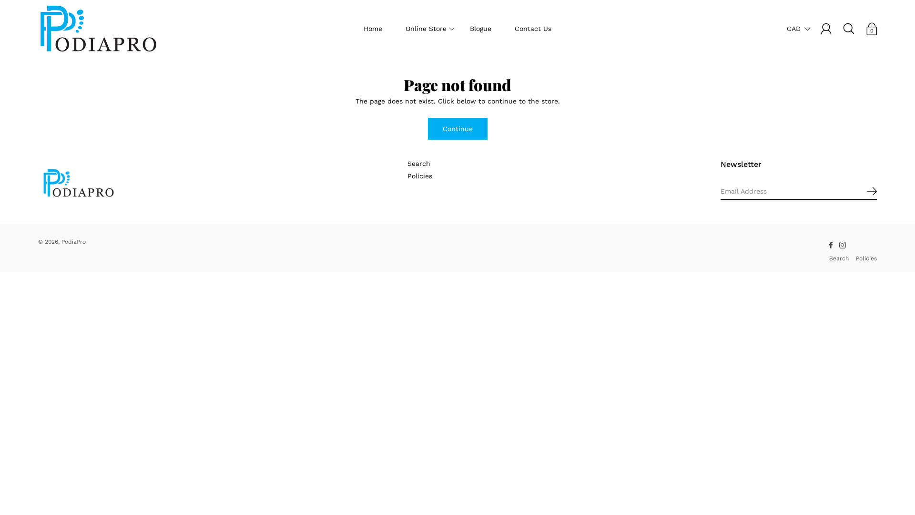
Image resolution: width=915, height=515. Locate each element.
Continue (458, 129)
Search (418, 163)
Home (373, 28)
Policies (419, 176)
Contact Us (533, 28)
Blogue (480, 28)
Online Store (426, 28)
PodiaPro (73, 241)
